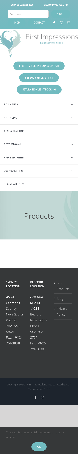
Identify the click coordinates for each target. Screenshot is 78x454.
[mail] (68, 22)
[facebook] (54, 22)
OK (39, 446)
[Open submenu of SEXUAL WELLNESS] (72, 184)
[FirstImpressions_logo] (39, 32)
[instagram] (61, 22)
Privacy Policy (62, 311)
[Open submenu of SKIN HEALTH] (72, 104)
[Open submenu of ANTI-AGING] (72, 117)
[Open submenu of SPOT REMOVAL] (72, 144)
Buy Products (63, 285)
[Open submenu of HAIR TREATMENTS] (72, 157)
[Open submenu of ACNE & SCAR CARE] (72, 131)
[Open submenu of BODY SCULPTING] (72, 171)
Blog (60, 298)
